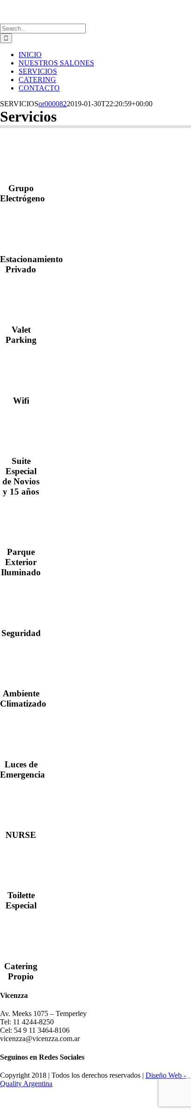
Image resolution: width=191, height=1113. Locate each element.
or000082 (52, 104)
